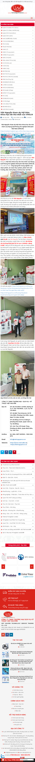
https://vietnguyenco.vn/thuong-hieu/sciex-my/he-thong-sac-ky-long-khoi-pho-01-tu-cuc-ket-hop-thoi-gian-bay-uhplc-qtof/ (17, 288)
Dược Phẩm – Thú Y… (9, 471)
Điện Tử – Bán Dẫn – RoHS (10, 477)
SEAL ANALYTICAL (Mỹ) (9, 60)
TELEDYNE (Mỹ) (6, 46)
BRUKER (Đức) (6, 106)
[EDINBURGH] (9, 557)
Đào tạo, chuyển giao (18, 708)
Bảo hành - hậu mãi (18, 704)
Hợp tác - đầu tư (18, 694)
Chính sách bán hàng (18, 717)
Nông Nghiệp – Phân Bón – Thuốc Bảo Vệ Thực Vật (17, 494)
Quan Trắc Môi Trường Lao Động (12, 497)
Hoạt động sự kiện (18, 117)
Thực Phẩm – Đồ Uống (9, 507)
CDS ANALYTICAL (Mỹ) (8, 104)
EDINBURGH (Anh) (7, 98)
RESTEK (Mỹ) (6, 71)
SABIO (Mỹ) (5, 68)
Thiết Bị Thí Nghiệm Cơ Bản (10, 516)
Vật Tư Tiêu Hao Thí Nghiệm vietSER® (13, 532)
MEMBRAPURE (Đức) (8, 82)
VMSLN (10, 119)
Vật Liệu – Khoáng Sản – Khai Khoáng (13, 510)
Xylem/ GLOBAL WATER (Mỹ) (10, 30)
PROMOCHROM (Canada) (10, 76)
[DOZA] (26, 557)
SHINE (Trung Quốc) (8, 55)
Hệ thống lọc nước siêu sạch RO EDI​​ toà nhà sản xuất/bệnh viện (16, 481)
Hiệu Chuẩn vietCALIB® (9, 485)
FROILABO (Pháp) (7, 90)
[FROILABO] (9, 575)
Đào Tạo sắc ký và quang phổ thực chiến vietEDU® (17, 474)
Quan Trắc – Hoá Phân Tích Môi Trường (14, 523)
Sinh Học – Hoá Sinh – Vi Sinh (11, 501)
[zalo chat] (3, 756)
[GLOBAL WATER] (26, 575)
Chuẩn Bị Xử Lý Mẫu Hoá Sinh (11, 464)
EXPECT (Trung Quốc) (8, 93)
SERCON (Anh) (6, 57)
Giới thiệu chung (18, 690)
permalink (17, 119)
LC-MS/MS (28, 117)
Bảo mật (18, 710)
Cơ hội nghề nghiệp (18, 697)
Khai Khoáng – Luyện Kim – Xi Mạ (12, 491)
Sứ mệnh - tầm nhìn (18, 692)
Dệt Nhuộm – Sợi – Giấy (9, 526)
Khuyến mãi (18, 724)
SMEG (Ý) (5, 49)
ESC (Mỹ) (5, 95)
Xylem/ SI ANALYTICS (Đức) (10, 27)
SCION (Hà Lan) (7, 63)
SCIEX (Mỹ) (5, 65)
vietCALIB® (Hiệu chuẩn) (9, 38)
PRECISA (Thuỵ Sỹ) (7, 79)
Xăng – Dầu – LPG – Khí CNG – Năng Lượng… (15, 513)
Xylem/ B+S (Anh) (7, 35)
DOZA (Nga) (6, 101)
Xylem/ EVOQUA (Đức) (9, 33)
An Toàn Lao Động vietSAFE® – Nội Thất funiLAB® (17, 529)
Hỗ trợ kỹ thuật (18, 722)
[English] (21, 757)
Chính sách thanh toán (18, 720)
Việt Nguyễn (5, 117)
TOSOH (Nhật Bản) (8, 41)
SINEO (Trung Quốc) (8, 52)
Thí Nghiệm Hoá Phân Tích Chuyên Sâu (14, 520)
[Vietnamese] (23, 757)
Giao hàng (18, 706)
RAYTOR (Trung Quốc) (8, 74)
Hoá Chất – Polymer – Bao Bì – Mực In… (14, 488)
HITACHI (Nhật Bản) (8, 87)
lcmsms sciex (4, 119)
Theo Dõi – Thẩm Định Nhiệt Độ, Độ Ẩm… (14, 468)
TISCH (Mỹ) (5, 44)
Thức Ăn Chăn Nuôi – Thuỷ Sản (11, 504)
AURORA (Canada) (7, 109)
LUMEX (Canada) (7, 84)
